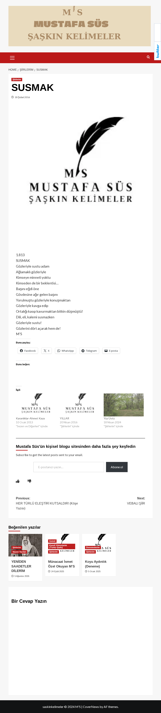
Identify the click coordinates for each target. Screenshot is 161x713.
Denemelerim (93, 547)
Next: (136, 501)
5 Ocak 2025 (94, 571)
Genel (52, 541)
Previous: (47, 503)
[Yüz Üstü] (124, 404)
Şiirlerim (17, 79)
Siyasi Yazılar (19, 552)
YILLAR (64, 418)
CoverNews (91, 706)
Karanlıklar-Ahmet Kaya (30, 418)
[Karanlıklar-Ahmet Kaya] (36, 404)
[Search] (148, 57)
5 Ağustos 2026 (21, 576)
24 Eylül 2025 (57, 571)
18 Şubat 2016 (22, 97)
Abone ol (117, 467)
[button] (12, 57)
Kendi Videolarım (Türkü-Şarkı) (58, 546)
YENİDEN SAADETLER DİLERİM (21, 566)
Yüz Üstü (109, 418)
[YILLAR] (80, 404)
